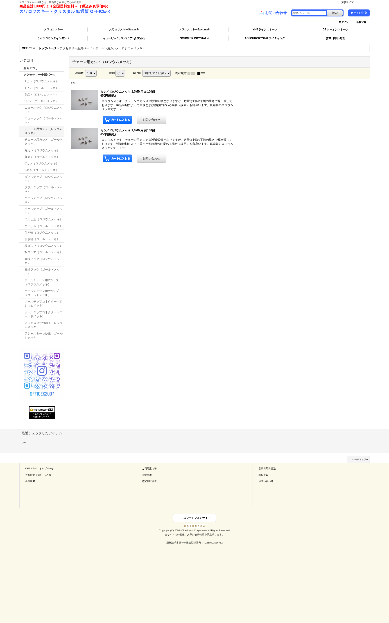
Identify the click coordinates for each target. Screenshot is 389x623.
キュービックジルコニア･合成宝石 (124, 38)
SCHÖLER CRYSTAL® (194, 38)
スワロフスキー (53, 29)
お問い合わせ (273, 13)
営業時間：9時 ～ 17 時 (38, 474)
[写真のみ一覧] (192, 73)
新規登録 (361, 22)
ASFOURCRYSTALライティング (265, 38)
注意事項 (147, 474)
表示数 (79, 73)
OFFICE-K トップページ (39, 468)
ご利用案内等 (149, 468)
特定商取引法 (149, 481)
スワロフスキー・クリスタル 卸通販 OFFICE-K (65, 11)
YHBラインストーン (265, 29)
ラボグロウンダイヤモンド (53, 38)
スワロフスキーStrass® (124, 29)
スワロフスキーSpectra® (194, 29)
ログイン (344, 22)
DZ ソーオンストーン (335, 29)
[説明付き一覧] (202, 73)
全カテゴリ (30, 68)
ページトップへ (360, 459)
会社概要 (30, 481)
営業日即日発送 (335, 38)
